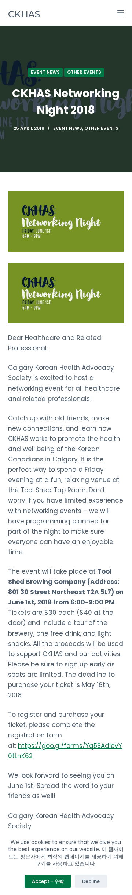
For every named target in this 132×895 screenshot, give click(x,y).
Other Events (84, 72)
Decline (91, 881)
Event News (45, 72)
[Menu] (120, 13)
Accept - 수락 (48, 881)
